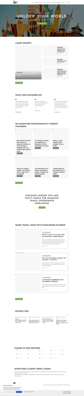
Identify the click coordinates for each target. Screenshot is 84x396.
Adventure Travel (38, 2)
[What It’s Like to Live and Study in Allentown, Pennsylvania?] (28, 238)
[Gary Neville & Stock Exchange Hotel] (49, 61)
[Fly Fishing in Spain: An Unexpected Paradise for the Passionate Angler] (41, 133)
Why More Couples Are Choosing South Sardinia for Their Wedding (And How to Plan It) (62, 73)
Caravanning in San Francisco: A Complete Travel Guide (59, 171)
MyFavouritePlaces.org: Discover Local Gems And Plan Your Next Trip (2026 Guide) (47, 320)
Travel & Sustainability (57, 2)
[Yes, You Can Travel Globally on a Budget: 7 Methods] (20, 252)
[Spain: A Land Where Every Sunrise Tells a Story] (60, 133)
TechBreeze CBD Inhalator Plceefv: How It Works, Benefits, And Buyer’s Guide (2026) (62, 322)
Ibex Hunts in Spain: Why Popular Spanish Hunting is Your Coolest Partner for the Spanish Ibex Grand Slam (24, 146)
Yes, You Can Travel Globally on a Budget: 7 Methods (54, 259)
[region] (12, 389)
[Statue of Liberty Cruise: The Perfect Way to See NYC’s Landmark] (23, 161)
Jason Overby (60, 53)
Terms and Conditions (58, 384)
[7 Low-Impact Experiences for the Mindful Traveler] (28, 281)
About (64, 2)
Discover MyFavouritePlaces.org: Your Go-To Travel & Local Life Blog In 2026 (21, 320)
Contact (68, 2)
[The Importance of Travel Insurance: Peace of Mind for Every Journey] (41, 161)
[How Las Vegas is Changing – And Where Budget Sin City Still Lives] (49, 50)
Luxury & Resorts (47, 2)
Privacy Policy (50, 384)
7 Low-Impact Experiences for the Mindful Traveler (52, 281)
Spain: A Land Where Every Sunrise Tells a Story (58, 143)
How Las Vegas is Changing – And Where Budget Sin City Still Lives (61, 50)
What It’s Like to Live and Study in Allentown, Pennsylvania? (53, 235)
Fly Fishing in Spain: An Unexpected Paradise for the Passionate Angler (42, 143)
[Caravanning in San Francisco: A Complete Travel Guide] (60, 161)
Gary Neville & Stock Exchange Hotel (62, 61)
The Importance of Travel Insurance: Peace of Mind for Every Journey (41, 171)
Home (32, 2)
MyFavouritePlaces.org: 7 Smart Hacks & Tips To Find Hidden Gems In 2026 (34, 321)
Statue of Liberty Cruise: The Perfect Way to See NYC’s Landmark (23, 171)
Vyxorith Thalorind (20, 76)
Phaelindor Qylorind (45, 289)
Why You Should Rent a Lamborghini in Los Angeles (27, 74)
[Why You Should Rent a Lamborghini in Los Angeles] (28, 62)
